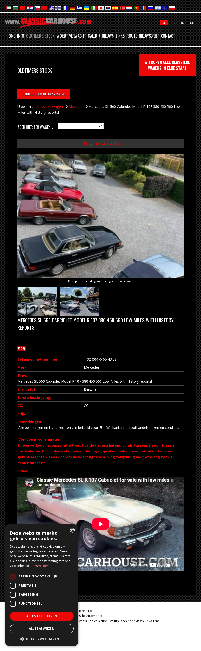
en (182, 22)
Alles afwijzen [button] (42, 628)
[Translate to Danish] (44, 8)
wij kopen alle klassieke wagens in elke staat (167, 65)
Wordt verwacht (71, 36)
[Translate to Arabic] (9, 8)
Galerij (94, 36)
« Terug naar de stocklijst (101, 143)
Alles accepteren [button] (41, 616)
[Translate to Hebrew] (158, 8)
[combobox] (72, 530)
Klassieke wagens (50, 106)
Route (132, 36)
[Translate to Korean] (108, 8)
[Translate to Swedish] (165, 8)
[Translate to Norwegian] (122, 8)
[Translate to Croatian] (30, 8)
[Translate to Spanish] (115, 8)
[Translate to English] (51, 8)
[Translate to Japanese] (101, 8)
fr (173, 22)
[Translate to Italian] (94, 8)
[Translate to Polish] (172, 8)
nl (163, 22)
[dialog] (41, 585)
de (192, 22)
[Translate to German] (73, 8)
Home (10, 36)
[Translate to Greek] (80, 8)
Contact (168, 36)
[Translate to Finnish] (58, 8)
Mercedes (76, 106)
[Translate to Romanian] (144, 8)
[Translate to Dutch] (129, 8)
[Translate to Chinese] (23, 8)
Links (120, 36)
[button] (42, 639)
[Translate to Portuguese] (137, 8)
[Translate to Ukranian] (87, 8)
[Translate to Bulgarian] (16, 8)
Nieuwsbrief (149, 36)
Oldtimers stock (40, 36)
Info (20, 36)
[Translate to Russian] (151, 8)
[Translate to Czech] (37, 8)
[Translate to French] (66, 8)
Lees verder (39, 566)
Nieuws (108, 36)
